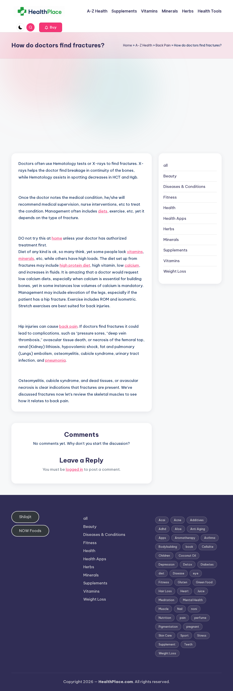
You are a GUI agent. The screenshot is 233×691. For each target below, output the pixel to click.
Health (169, 207)
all (165, 165)
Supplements (175, 250)
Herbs (168, 228)
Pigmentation (168, 626)
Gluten (182, 582)
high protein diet (75, 265)
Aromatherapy (185, 538)
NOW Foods (30, 530)
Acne (177, 520)
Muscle (164, 609)
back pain (68, 326)
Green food (204, 582)
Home (127, 45)
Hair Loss (165, 591)
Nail (179, 609)
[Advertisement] (116, 93)
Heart (184, 591)
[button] (50, 27)
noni (194, 609)
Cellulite (207, 546)
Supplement (167, 644)
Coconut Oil (187, 555)
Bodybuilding (168, 546)
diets (102, 211)
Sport (184, 635)
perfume (200, 617)
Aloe (178, 529)
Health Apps (174, 218)
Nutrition (165, 617)
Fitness (170, 197)
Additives (197, 520)
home (57, 238)
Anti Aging (197, 529)
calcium (132, 265)
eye (195, 573)
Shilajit (25, 516)
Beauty (170, 176)
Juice (201, 591)
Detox (187, 564)
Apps (162, 538)
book (189, 546)
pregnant (192, 626)
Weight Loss (174, 271)
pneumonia (55, 360)
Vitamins (171, 260)
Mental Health (193, 600)
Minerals (171, 239)
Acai (162, 520)
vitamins (135, 251)
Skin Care (165, 635)
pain (183, 617)
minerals (26, 258)
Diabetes (207, 564)
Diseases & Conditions (184, 186)
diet (161, 573)
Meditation (166, 600)
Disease (178, 573)
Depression (167, 564)
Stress (201, 635)
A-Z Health (143, 45)
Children (164, 555)
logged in (74, 469)
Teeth (188, 644)
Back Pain (163, 45)
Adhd (162, 529)
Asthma (209, 538)
